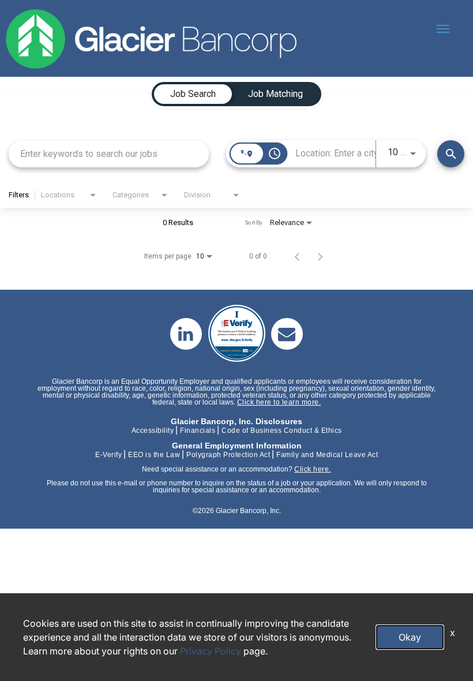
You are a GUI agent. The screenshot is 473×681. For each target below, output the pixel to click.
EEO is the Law (154, 455)
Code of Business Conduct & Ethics (282, 430)
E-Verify (108, 455)
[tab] (193, 94)
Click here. (312, 469)
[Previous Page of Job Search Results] (297, 256)
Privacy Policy (210, 651)
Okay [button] (410, 637)
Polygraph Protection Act (228, 455)
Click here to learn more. (279, 402)
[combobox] (108, 153)
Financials (197, 430)
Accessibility (153, 430)
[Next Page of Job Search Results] (320, 256)
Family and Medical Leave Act (327, 455)
